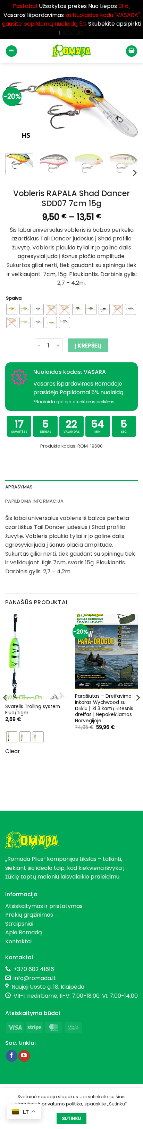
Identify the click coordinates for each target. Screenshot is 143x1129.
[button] (11, 51)
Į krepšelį (88, 345)
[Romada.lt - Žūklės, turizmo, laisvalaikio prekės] (71, 51)
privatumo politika (62, 1104)
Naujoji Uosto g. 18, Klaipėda (47, 987)
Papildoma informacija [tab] (34, 501)
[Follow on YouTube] (24, 1056)
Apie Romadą (23, 932)
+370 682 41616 (34, 969)
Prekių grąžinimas (29, 915)
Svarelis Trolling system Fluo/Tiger (32, 710)
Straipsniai (19, 924)
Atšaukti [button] (73, 33)
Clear (12, 751)
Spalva (14, 298)
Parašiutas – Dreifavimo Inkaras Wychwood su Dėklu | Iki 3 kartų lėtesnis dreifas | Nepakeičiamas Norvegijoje (104, 708)
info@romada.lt (33, 978)
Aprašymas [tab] (19, 487)
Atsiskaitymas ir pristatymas (44, 906)
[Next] (126, 112)
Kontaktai (18, 941)
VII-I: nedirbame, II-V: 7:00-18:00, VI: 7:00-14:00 (76, 996)
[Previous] (16, 112)
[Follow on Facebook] (11, 1056)
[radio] (12, 309)
